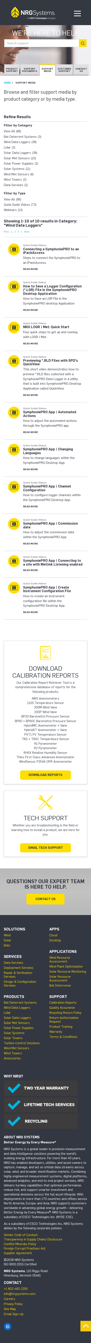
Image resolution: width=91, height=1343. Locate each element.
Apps (54, 929)
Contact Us (81, 70)
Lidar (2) (9, 147)
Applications (63, 951)
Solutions (14, 929)
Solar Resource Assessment (60, 978)
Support (58, 996)
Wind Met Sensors (16, 1048)
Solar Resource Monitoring (67, 971)
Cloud (53, 935)
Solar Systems (14, 1033)
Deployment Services (18, 968)
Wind (7, 935)
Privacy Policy (13, 1304)
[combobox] (45, 43)
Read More (30, 269)
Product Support (12, 70)
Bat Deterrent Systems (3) (22, 137)
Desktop (55, 940)
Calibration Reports (63, 1003)
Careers (9, 1299)
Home (7, 82)
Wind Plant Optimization (66, 966)
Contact (13, 1282)
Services (13, 956)
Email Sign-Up (13, 1314)
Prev (6, 231)
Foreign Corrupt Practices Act (25, 1248)
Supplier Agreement (18, 1253)
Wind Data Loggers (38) (20, 142)
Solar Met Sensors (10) (20, 158)
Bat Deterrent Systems (20, 1003)
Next (26, 231)
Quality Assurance (62, 1008)
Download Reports (45, 775)
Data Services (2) (16, 185)
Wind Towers (13, 1053)
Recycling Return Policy (65, 1013)
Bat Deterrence (60, 985)
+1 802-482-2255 (16, 1289)
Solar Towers (13, 1038)
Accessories (12, 1058)
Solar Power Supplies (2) (21, 163)
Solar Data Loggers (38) (20, 153)
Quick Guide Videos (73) (20, 205)
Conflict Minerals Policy (20, 1244)
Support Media (47, 70)
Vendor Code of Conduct (21, 1235)
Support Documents (29, 70)
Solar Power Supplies (19, 1028)
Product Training (60, 1027)
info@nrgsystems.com (20, 1294)
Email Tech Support (45, 848)
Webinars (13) (13, 210)
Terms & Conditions (63, 1037)
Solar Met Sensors (17, 1023)
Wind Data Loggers (17, 1008)
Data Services (13, 963)
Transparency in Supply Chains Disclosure (33, 1239)
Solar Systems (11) (17, 169)
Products (14, 996)
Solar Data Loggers (17, 1018)
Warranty (55, 1032)
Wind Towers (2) (15, 179)
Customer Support (64, 70)
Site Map (10, 1309)
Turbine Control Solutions (22, 1043)
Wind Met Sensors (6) (19, 174)
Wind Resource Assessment (59, 959)
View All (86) (12, 131)
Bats (7, 945)
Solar (7, 940)
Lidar (7, 1013)
